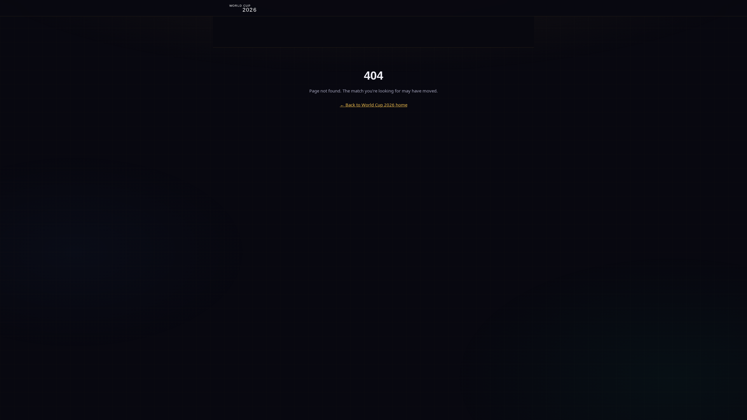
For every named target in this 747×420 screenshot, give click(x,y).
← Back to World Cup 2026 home (373, 105)
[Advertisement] (373, 32)
